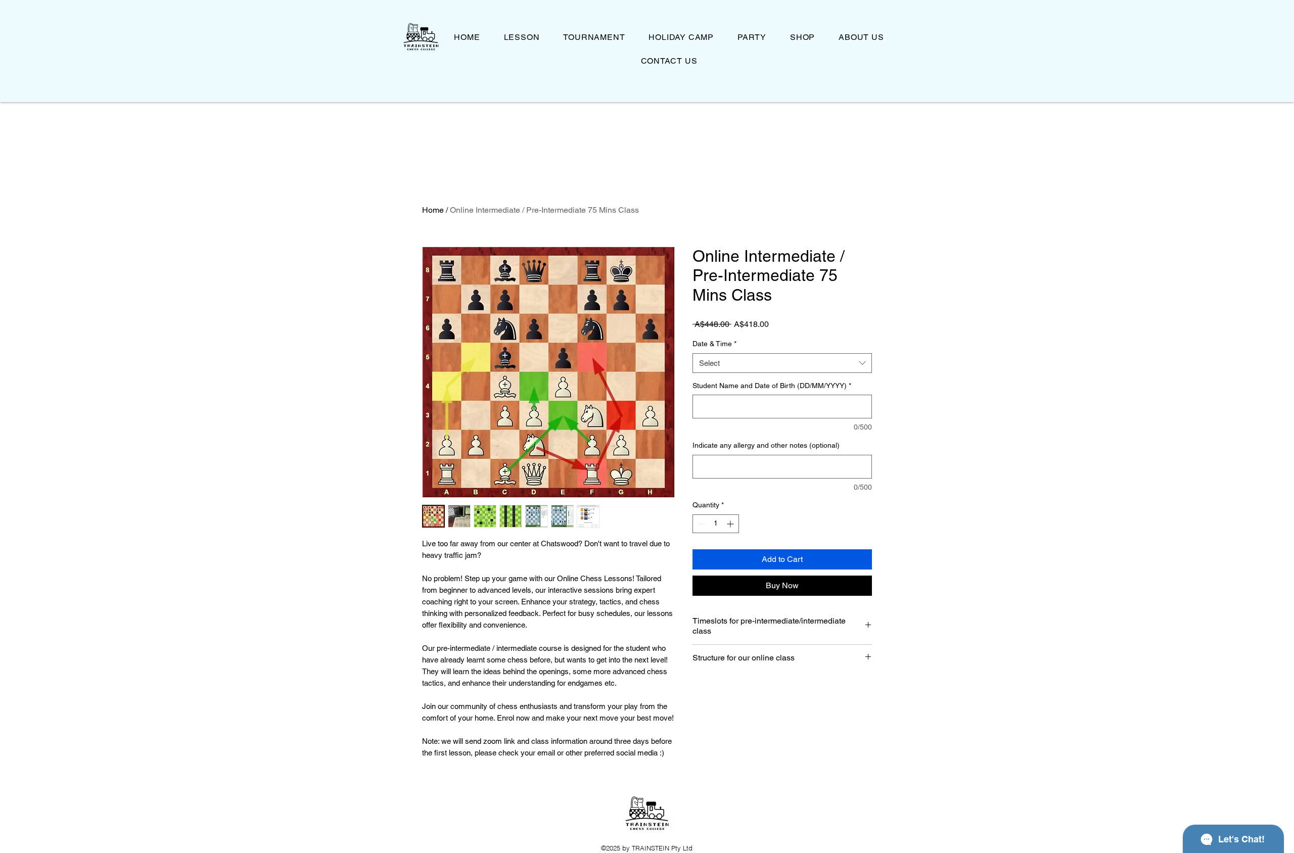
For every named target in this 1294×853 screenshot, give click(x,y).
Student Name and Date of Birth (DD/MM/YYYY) (771, 386)
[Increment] (731, 524)
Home (433, 210)
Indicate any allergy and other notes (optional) (766, 445)
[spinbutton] (716, 524)
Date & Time (714, 344)
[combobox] (782, 363)
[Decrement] (700, 524)
